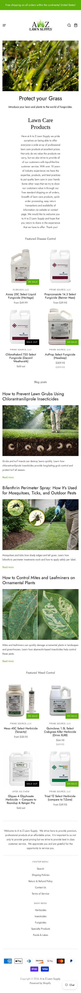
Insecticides (40, 916)
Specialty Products (40, 929)
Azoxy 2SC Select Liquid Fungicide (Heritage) (21, 296)
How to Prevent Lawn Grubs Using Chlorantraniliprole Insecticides (33, 396)
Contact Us (40, 887)
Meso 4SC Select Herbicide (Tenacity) (21, 730)
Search (40, 869)
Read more (8, 477)
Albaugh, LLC (21, 289)
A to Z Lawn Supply (50, 979)
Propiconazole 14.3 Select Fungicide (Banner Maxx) (60, 296)
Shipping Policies (40, 875)
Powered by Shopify (40, 983)
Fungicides (40, 922)
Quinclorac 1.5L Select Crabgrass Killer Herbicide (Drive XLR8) (60, 731)
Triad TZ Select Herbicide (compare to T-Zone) (60, 798)
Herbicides (40, 910)
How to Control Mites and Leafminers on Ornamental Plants (38, 580)
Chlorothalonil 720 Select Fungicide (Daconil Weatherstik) (21, 357)
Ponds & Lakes (40, 935)
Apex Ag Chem (20, 791)
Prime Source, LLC (60, 289)
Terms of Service (40, 893)
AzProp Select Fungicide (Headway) (60, 356)
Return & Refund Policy (40, 881)
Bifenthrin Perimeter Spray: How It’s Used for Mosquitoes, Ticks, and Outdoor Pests (39, 490)
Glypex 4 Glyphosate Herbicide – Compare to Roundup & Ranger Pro (21, 799)
